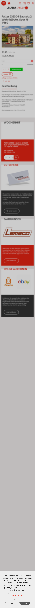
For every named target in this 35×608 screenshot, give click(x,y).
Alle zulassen (25, 603)
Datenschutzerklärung (17, 595)
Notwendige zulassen (12, 603)
